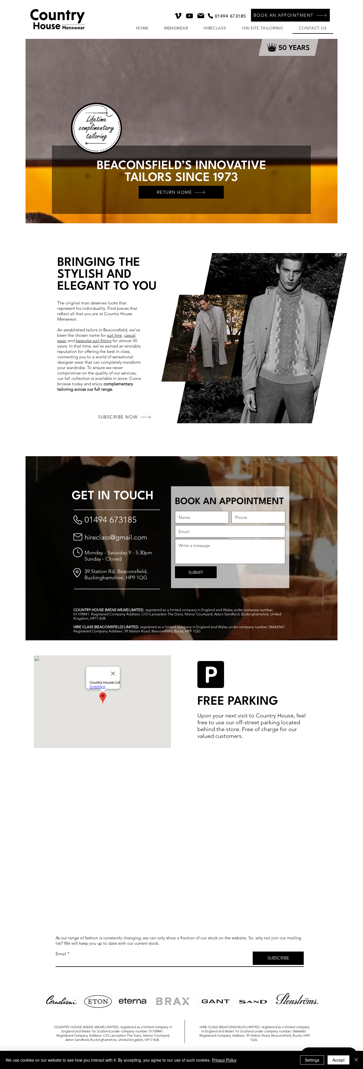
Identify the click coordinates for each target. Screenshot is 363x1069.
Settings (312, 1060)
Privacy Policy (224, 1060)
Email (61, 954)
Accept (338, 1060)
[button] (290, 15)
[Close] (356, 1059)
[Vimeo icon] (178, 16)
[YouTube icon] (189, 16)
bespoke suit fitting (93, 340)
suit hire (114, 335)
